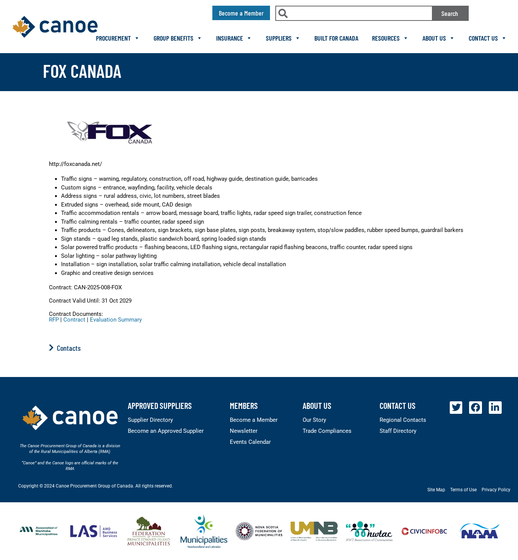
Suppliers (279, 38)
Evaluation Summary (116, 319)
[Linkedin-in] (495, 407)
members (244, 405)
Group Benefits (173, 38)
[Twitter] (456, 407)
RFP (54, 319)
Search (449, 13)
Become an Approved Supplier (166, 430)
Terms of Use (463, 489)
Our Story (314, 419)
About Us (434, 38)
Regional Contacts (403, 419)
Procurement (113, 38)
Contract (74, 319)
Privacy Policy (496, 489)
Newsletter (243, 430)
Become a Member (254, 419)
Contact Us (483, 38)
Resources (386, 38)
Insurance (229, 38)
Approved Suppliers (160, 405)
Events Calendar (250, 442)
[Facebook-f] (475, 407)
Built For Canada (336, 38)
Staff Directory (398, 430)
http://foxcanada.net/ (75, 164)
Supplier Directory (150, 419)
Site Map (436, 489)
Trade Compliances (327, 430)
